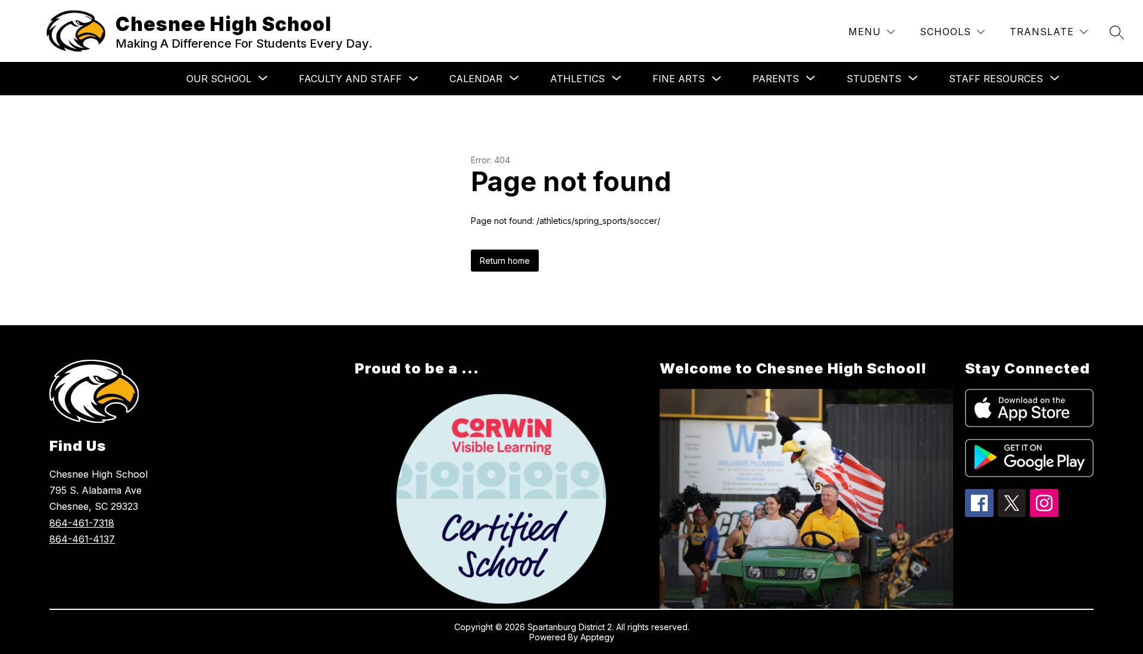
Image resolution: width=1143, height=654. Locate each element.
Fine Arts (678, 79)
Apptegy (597, 637)
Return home (505, 261)
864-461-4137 (82, 539)
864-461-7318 (81, 523)
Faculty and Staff (350, 79)
